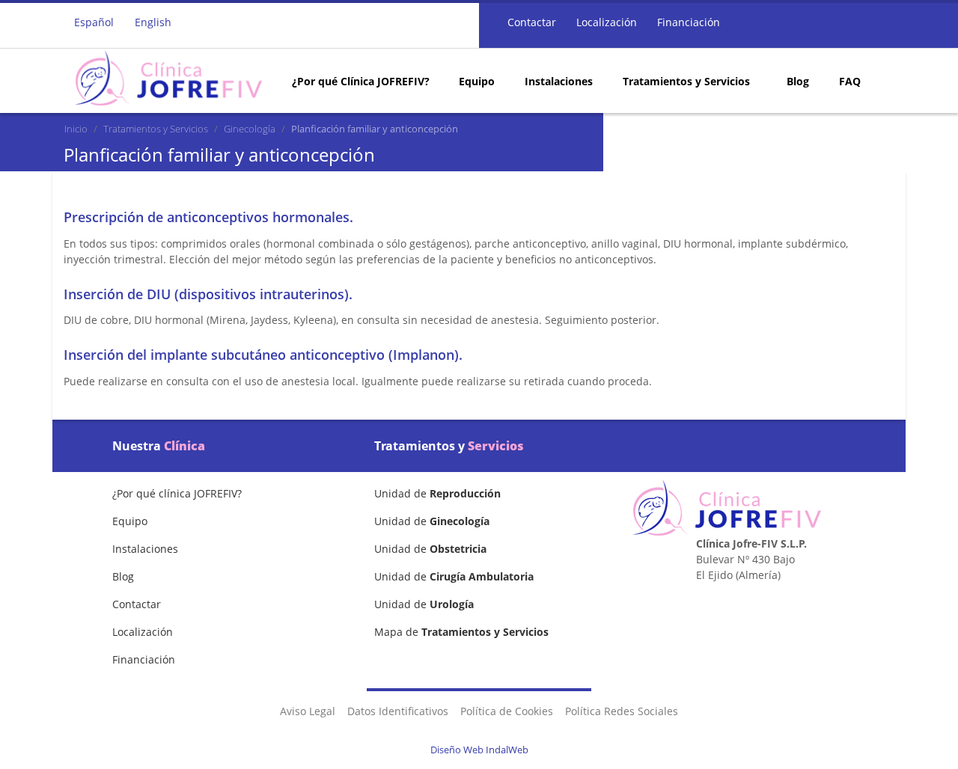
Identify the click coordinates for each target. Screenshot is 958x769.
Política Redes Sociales (621, 711)
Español (94, 22)
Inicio (76, 128)
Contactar (530, 22)
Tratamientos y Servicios (155, 128)
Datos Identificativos (397, 711)
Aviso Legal (307, 711)
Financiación (687, 22)
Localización (605, 22)
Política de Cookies (506, 711)
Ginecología (249, 128)
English (153, 22)
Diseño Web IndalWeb (479, 749)
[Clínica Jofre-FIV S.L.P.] (168, 78)
